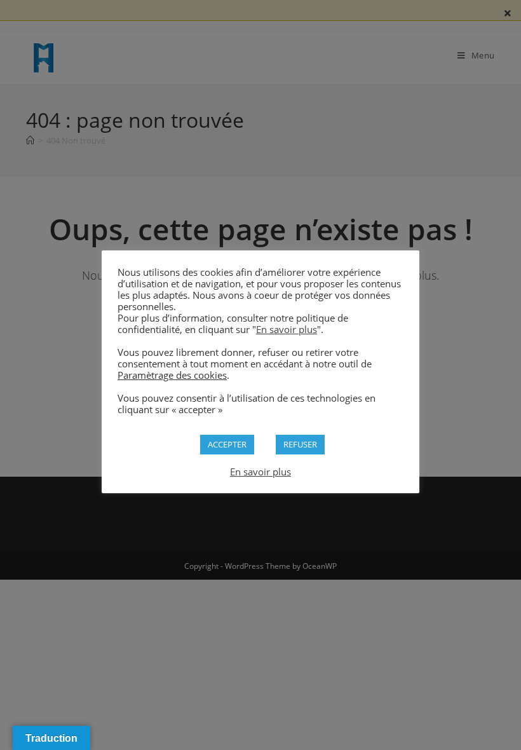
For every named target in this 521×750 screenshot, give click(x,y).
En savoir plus (286, 329)
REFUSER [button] (300, 444)
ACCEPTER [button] (227, 444)
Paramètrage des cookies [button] (172, 375)
